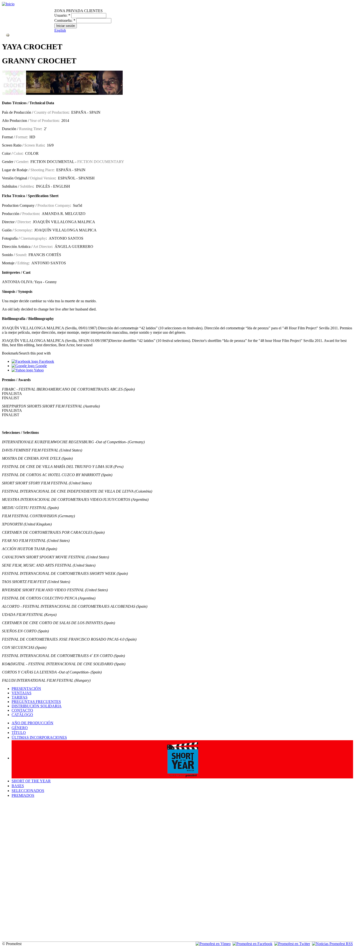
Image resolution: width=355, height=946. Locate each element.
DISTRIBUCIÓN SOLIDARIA (37, 706)
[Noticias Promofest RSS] (332, 944)
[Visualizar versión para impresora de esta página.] (8, 35)
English (60, 30)
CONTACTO (22, 710)
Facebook (46, 361)
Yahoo (38, 370)
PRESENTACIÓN (26, 689)
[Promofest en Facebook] (252, 944)
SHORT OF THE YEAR (31, 781)
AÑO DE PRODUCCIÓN (32, 723)
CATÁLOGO (22, 715)
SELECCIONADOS (28, 791)
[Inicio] (8, 4)
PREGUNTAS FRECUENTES (36, 702)
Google (41, 366)
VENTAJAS (21, 693)
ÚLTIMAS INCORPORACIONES (39, 737)
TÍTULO (19, 733)
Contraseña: (64, 20)
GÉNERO (20, 728)
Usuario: (62, 15)
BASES (18, 786)
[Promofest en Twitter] (292, 944)
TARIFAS (20, 697)
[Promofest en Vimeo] (213, 944)
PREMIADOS (23, 795)
